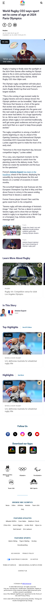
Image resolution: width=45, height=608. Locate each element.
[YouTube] (37, 434)
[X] (15, 434)
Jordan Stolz (29, 525)
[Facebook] (8, 434)
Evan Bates (22, 521)
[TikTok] (30, 434)
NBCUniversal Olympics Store (30, 565)
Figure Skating (24, 541)
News (8, 505)
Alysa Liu (38, 525)
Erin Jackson (27, 529)
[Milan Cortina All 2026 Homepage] (22, 3)
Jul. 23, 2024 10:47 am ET (11, 33)
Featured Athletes (23, 518)
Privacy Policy (28, 553)
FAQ (22, 509)
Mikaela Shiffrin (11, 521)
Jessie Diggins (18, 525)
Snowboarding (22, 545)
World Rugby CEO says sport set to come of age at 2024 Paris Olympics (21, 15)
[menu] (4, 3)
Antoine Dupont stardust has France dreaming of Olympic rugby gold (30, 244)
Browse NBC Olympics (22, 502)
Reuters (5, 30)
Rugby (16, 313)
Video (14, 505)
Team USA (35, 505)
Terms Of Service (9, 565)
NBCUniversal (26, 583)
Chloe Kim (7, 525)
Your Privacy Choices (19, 559)
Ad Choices (15, 553)
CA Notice (34, 559)
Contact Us (22, 571)
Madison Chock (33, 521)
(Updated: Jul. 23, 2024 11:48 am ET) (14, 35)
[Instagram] (22, 434)
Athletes (20, 505)
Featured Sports (22, 538)
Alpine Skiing (12, 541)
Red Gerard (17, 529)
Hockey (34, 541)
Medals (27, 505)
